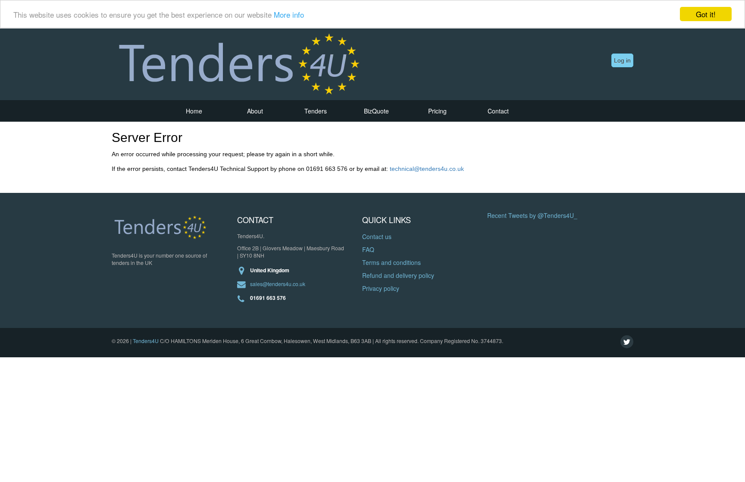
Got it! (706, 14)
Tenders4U (146, 340)
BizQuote (376, 111)
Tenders (315, 111)
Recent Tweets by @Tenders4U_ (532, 215)
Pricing (437, 111)
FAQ (368, 249)
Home (194, 111)
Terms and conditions (391, 262)
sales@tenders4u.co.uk (277, 283)
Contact (498, 111)
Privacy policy (380, 288)
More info (289, 14)
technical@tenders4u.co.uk (427, 168)
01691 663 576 (268, 298)
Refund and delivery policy (398, 275)
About (255, 111)
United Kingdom (269, 270)
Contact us (376, 236)
